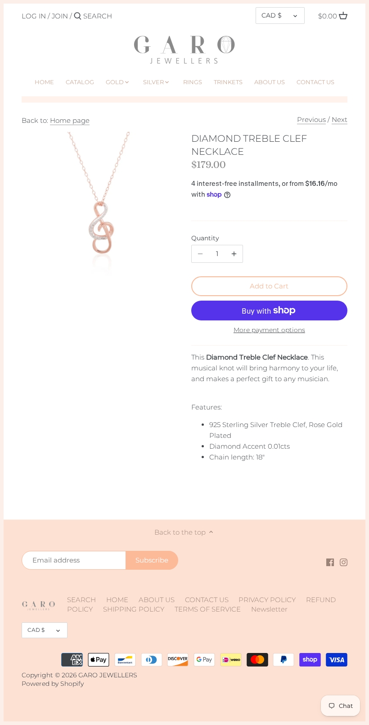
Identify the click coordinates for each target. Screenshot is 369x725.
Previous (311, 119)
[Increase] (234, 253)
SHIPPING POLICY (133, 609)
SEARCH (81, 599)
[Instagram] (343, 561)
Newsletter (269, 609)
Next (339, 119)
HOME (117, 599)
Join (60, 16)
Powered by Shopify (53, 683)
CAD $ (271, 15)
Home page (70, 120)
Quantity (205, 238)
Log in (34, 16)
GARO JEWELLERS (107, 675)
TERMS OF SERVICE (208, 609)
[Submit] (77, 16)
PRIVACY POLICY (267, 599)
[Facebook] (330, 561)
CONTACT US (207, 599)
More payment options (269, 330)
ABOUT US (157, 599)
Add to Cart (269, 286)
